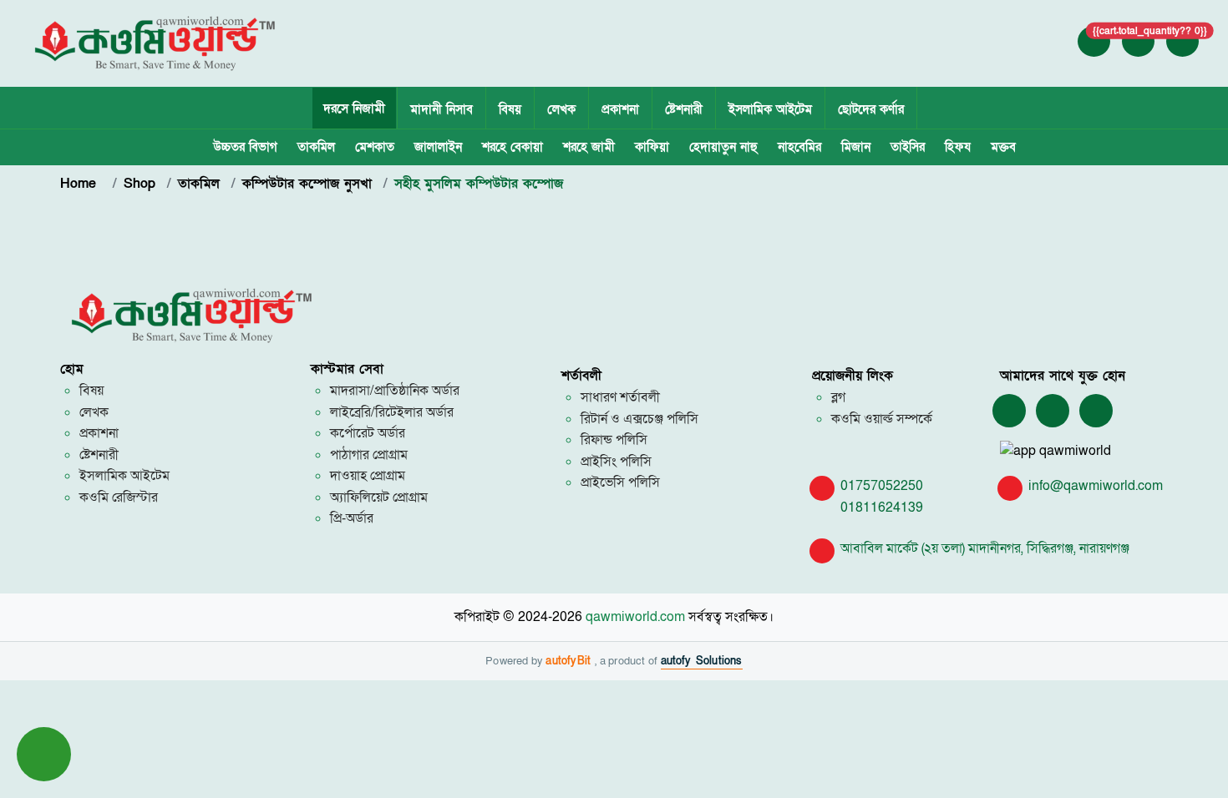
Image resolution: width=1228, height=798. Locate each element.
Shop (139, 183)
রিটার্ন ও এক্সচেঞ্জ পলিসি (639, 419)
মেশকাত (374, 147)
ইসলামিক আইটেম (770, 109)
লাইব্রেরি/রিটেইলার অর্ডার (392, 412)
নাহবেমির (799, 147)
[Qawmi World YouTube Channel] (1096, 412)
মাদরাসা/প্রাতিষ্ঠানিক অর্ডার (394, 390)
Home (80, 183)
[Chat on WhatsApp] (1052, 412)
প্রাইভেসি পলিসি (620, 482)
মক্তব (1003, 147)
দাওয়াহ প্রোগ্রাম (367, 476)
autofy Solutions (702, 661)
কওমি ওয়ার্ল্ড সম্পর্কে (881, 419)
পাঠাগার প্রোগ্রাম (369, 455)
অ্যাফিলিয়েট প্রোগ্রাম (379, 497)
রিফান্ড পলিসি (614, 440)
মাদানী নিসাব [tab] (441, 109)
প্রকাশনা (620, 109)
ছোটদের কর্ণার (871, 109)
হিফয (958, 147)
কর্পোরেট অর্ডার (367, 433)
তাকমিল (316, 147)
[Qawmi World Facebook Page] (1009, 412)
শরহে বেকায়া (512, 147)
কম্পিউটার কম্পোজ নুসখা (307, 183)
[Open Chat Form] (44, 754)
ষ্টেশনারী (684, 109)
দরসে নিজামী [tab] (354, 108)
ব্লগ (838, 397)
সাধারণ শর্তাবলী (620, 397)
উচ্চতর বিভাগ (245, 147)
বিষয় (510, 109)
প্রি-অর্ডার (351, 518)
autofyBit (570, 661)
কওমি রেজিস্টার (118, 497)
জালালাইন (438, 147)
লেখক (561, 109)
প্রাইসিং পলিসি (616, 461)
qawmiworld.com (635, 617)
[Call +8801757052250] (1183, 41)
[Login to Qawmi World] (1094, 41)
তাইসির (908, 147)
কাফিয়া (652, 147)
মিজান (855, 147)
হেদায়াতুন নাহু (723, 147)
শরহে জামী (589, 147)
